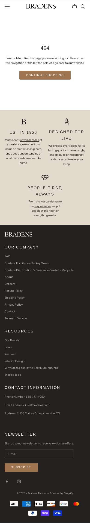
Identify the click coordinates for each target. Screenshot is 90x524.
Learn (8, 347)
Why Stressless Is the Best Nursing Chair (32, 367)
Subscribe (21, 467)
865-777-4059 (35, 396)
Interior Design (15, 361)
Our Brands (12, 340)
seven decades (29, 140)
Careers (10, 283)
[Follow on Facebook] (7, 481)
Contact (10, 311)
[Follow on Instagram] (19, 481)
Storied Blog (13, 374)
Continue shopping (45, 75)
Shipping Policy (15, 297)
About (9, 277)
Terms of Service (16, 318)
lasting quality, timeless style (66, 150)
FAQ (7, 256)
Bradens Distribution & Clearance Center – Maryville (39, 270)
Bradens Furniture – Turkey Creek (27, 263)
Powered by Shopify (61, 493)
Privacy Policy (14, 304)
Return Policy (13, 290)
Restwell (10, 354)
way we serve (42, 206)
